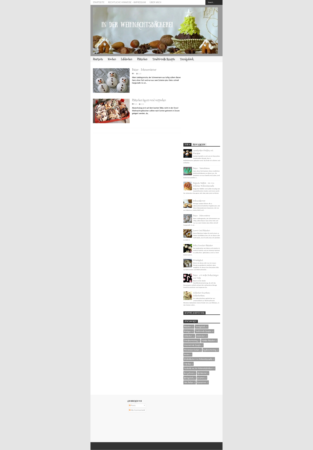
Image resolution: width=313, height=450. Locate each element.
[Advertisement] (201, 102)
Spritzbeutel (202, 373)
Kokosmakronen (199, 200)
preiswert (201, 377)
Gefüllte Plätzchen (208, 340)
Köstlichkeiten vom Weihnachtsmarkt (198, 359)
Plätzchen (142, 59)
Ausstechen (200, 336)
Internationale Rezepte (192, 345)
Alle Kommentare (137, 410)
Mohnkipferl (198, 260)
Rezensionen (201, 382)
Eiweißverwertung (191, 340)
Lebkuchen (126, 59)
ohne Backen (188, 382)
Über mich (155, 2)
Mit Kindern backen (191, 349)
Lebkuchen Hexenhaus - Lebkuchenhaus (202, 294)
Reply (135, 104)
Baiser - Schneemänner (144, 70)
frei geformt (189, 373)
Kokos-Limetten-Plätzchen (203, 245)
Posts (133, 406)
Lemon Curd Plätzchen (201, 230)
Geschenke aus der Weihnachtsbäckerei (198, 368)
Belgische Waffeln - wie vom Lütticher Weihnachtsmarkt (203, 184)
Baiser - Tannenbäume (201, 168)
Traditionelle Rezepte (163, 59)
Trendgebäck (187, 59)
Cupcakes (187, 363)
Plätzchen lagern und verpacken (149, 100)
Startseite (98, 2)
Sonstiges (187, 331)
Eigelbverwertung (209, 349)
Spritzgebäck (188, 377)
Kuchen (112, 59)
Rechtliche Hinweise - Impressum (127, 2)
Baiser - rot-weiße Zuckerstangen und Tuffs (205, 276)
